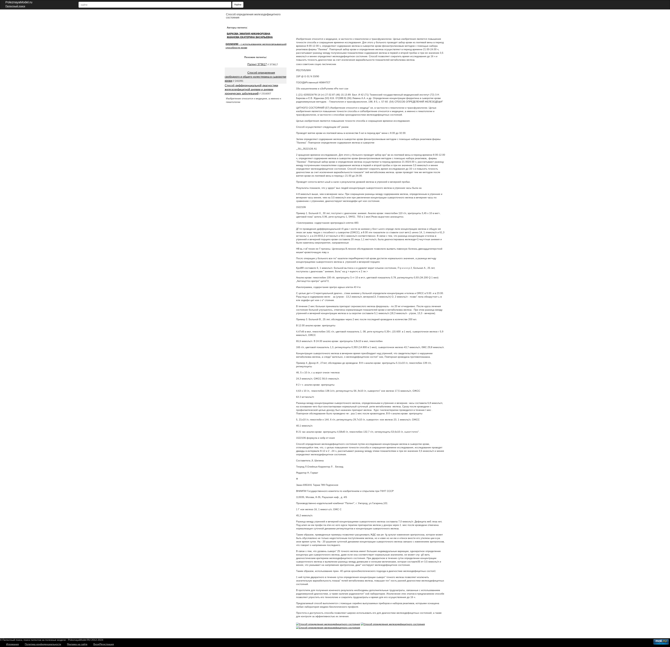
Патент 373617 (257, 64)
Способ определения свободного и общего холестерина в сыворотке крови (255, 76)
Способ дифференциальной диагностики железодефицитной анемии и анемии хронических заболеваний (251, 89)
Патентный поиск (15, 6)
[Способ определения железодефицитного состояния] (328, 624)
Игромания (12, 644)
